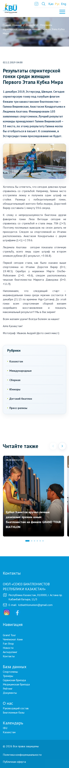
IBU (5, 728)
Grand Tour (9, 635)
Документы (10, 693)
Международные (20, 370)
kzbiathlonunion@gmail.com (35, 605)
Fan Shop (8, 643)
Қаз (50, 4)
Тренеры (8, 676)
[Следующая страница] (62, 446)
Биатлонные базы (13, 712)
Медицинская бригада (16, 684)
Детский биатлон (20, 398)
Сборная (14, 380)
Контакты (9, 656)
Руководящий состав (16, 708)
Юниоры (14, 389)
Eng (63, 4)
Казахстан (16, 361)
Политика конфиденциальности (22, 754)
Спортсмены (10, 671)
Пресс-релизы (18, 408)
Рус (57, 4)
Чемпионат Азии (13, 639)
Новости (8, 647)
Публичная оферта (14, 761)
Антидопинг (10, 652)
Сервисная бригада (14, 680)
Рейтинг (7, 688)
